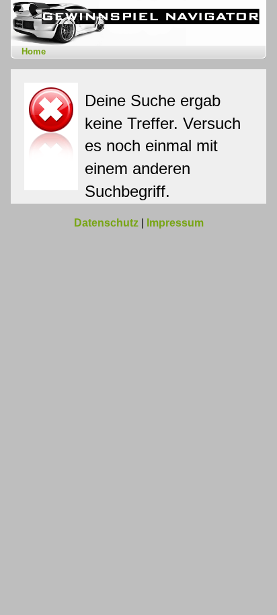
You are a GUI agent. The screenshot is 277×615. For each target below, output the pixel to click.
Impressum (175, 223)
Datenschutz (106, 223)
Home (34, 51)
